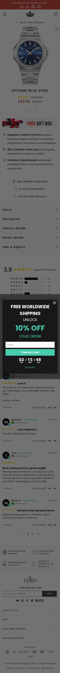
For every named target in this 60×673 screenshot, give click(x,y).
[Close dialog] (54, 303)
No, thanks (30, 367)
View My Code (30, 352)
